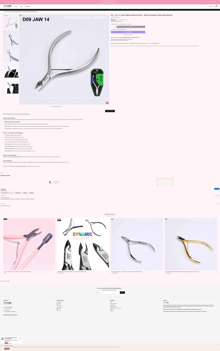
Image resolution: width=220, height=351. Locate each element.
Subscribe (122, 292)
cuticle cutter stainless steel (193, 45)
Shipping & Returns (113, 306)
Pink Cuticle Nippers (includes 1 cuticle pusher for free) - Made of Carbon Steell (17, 271)
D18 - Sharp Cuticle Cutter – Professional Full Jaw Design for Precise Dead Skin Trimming (126, 271)
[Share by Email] (60, 106)
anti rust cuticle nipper (138, 45)
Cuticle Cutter (185, 45)
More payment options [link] (128, 34)
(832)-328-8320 (7, 309)
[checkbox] (31, 193)
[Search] (209, 6)
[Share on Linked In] (59, 106)
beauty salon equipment (146, 45)
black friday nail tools (155, 45)
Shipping (112, 21)
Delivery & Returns (122, 24)
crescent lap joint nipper (164, 45)
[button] (165, 178)
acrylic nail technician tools (118, 45)
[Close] (218, 345)
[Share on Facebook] (54, 106)
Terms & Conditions (113, 303)
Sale (20, 15)
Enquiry (129, 24)
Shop (21, 6)
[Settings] (211, 6)
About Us (111, 309)
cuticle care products (173, 45)
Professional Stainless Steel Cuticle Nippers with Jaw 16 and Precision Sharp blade (72, 271)
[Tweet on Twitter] (55, 106)
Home (16, 6)
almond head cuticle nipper (128, 45)
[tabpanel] (110, 200)
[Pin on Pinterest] (57, 106)
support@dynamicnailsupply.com (20, 2)
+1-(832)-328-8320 (8, 2)
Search (111, 302)
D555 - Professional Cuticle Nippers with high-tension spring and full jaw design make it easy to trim (182, 271)
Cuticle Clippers (180, 45)
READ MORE (27, 6)
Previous (20, 59)
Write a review (217, 188)
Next (108, 59)
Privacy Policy (112, 305)
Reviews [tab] (3, 189)
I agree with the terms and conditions (119, 29)
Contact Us (112, 310)
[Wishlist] (213, 6)
